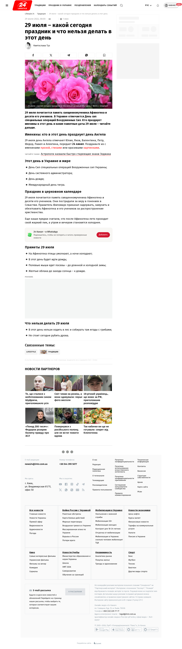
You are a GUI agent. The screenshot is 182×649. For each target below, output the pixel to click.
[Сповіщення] (158, 5)
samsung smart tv (150, 629)
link (60, 484)
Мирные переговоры (72, 522)
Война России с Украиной (76, 510)
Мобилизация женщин (106, 525)
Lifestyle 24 (30, 14)
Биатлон (132, 567)
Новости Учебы (70, 552)
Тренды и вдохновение (106, 564)
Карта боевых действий (73, 518)
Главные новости (37, 514)
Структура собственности (143, 477)
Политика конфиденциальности (124, 461)
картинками (91, 147)
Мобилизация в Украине (108, 510)
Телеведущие (98, 480)
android (102, 629)
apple (118, 629)
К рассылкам (75, 592)
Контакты (141, 466)
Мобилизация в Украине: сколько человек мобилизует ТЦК (109, 539)
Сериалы (33, 571)
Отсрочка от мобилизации (107, 532)
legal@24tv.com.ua (128, 614)
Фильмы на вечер (37, 564)
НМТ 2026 (66, 567)
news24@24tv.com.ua (36, 464)
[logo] (22, 5)
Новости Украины (37, 518)
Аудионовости (36, 529)
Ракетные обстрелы (71, 514)
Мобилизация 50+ (103, 521)
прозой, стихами (51, 147)
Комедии (33, 567)
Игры (139, 492)
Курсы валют (134, 518)
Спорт (131, 552)
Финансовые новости (138, 522)
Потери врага (68, 540)
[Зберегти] (104, 55)
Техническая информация (143, 461)
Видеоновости (36, 525)
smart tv (134, 629)
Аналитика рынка (103, 556)
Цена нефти (134, 514)
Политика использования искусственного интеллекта (122, 469)
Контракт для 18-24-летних (108, 529)
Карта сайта (142, 487)
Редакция (96, 464)
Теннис (131, 564)
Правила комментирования (123, 494)
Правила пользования (102, 490)
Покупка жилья (102, 560)
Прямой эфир (35, 522)
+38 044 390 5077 (68, 464)
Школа (65, 563)
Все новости (36, 510)
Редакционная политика (98, 470)
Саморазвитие (69, 571)
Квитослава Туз (41, 46)
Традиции (40, 5)
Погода (32, 533)
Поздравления (83, 5)
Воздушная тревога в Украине (76, 525)
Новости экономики (139, 510)
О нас (94, 460)
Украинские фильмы (39, 560)
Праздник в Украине (60, 5)
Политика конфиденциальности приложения (124, 478)
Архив (140, 482)
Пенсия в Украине (136, 536)
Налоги (131, 532)
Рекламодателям (99, 485)
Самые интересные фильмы (42, 556)
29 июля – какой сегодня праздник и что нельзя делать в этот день (78, 14)
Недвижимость (103, 552)
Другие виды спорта (137, 571)
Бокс (130, 556)
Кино (32, 552)
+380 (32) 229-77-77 (111, 611)
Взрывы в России (70, 536)
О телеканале (98, 476)
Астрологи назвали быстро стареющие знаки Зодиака (76, 154)
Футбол (131, 560)
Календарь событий (105, 5)
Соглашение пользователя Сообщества (121, 487)
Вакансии (141, 471)
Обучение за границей (73, 574)
